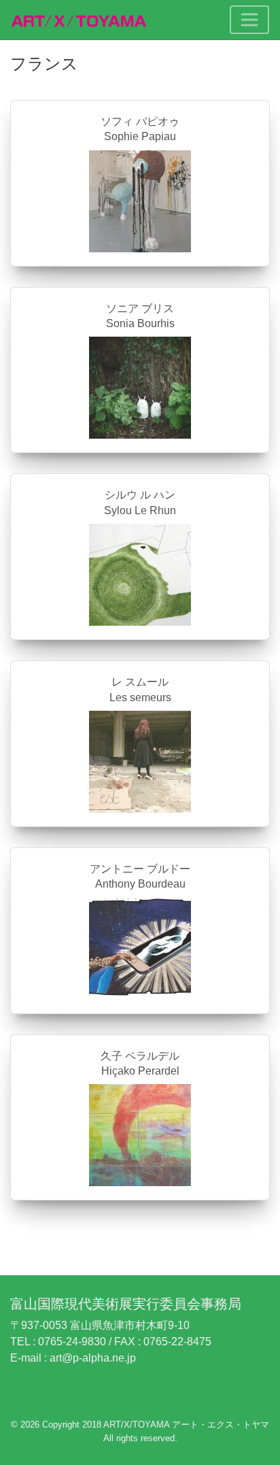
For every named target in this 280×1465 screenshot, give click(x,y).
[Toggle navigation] (249, 19)
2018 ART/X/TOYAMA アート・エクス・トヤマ (175, 1424)
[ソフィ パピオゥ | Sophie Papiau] (140, 200)
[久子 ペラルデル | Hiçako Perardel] (140, 1135)
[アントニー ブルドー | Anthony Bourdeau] (140, 948)
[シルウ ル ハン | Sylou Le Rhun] (140, 573)
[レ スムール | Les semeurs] (140, 761)
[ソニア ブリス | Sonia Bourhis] (140, 387)
